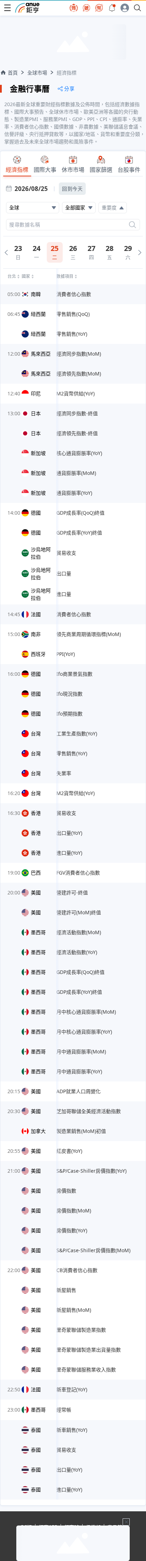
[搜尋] (132, 224)
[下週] (139, 252)
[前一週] (6, 252)
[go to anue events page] (112, 8)
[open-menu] (7, 8)
